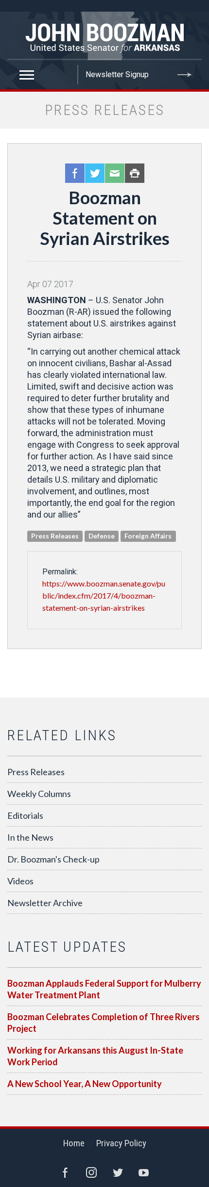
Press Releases (36, 771)
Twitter (94, 173)
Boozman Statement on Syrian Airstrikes (105, 218)
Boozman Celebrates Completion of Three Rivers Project (103, 1022)
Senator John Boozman (104, 36)
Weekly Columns (39, 793)
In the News (30, 837)
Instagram (91, 1172)
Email (114, 173)
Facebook (75, 173)
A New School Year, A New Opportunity (84, 1083)
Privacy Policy (121, 1143)
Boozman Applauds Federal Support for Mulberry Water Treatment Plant (104, 989)
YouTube (144, 1172)
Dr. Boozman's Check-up (53, 859)
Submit (184, 74)
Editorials (25, 815)
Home (74, 1143)
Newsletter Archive (45, 902)
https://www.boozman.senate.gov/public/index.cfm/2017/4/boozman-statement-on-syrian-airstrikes (103, 595)
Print (134, 173)
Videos (20, 881)
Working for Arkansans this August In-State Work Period (95, 1056)
